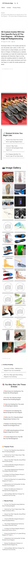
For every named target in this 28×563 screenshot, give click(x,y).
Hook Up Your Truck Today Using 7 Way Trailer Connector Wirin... (13, 455)
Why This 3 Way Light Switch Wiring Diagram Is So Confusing (13, 375)
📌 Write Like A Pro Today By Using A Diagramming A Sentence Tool (13, 418)
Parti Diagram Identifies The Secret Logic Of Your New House (14, 155)
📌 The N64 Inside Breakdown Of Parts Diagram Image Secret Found (13, 431)
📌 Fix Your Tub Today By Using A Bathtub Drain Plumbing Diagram (12, 398)
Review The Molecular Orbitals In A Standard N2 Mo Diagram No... (12, 489)
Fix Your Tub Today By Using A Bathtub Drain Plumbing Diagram (13, 450)
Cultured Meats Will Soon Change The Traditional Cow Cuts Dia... (13, 494)
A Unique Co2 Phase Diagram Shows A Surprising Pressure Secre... (13, 475)
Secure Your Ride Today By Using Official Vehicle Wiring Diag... (13, 460)
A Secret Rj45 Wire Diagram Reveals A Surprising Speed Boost (13, 465)
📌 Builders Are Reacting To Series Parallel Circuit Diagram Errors (12, 424)
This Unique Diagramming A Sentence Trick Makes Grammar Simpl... (13, 470)
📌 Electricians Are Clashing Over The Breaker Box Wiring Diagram (13, 392)
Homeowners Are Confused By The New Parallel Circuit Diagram (13, 484)
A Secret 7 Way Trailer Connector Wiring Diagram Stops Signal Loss (14, 148)
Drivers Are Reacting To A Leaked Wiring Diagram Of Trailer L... (13, 480)
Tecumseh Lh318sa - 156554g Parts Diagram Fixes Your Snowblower (13, 369)
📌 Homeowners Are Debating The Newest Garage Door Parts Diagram (12, 411)
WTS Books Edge (7, 3)
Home (2, 13)
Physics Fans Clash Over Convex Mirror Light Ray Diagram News (14, 140)
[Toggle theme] (16, 3)
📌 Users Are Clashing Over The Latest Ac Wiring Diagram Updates (13, 405)
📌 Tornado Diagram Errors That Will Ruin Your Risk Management (12, 437)
